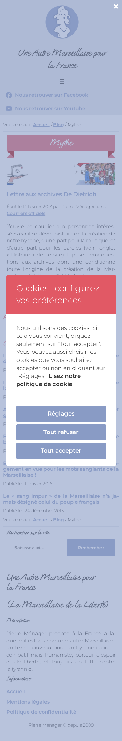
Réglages (61, 413)
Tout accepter (61, 450)
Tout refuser (61, 432)
